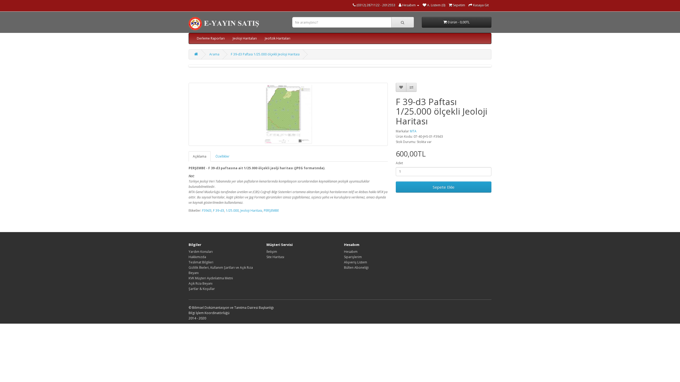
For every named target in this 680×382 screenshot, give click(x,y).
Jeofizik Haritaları (277, 38)
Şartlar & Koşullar (202, 288)
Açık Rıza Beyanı (200, 283)
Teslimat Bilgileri (201, 262)
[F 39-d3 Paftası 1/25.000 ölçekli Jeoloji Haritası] (288, 114)
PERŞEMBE (271, 210)
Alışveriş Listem (355, 262)
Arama (214, 54)
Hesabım (351, 251)
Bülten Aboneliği (356, 267)
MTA (413, 131)
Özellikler (222, 156)
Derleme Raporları (211, 38)
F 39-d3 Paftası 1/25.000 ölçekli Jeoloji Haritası (265, 54)
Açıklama (199, 156)
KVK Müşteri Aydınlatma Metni (211, 278)
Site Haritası (275, 257)
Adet (399, 163)
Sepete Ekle (443, 187)
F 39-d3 (218, 210)
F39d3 (206, 210)
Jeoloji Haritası (251, 210)
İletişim (271, 251)
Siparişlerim (353, 257)
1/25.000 (232, 210)
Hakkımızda (197, 257)
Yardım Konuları (201, 251)
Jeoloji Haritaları (245, 38)
